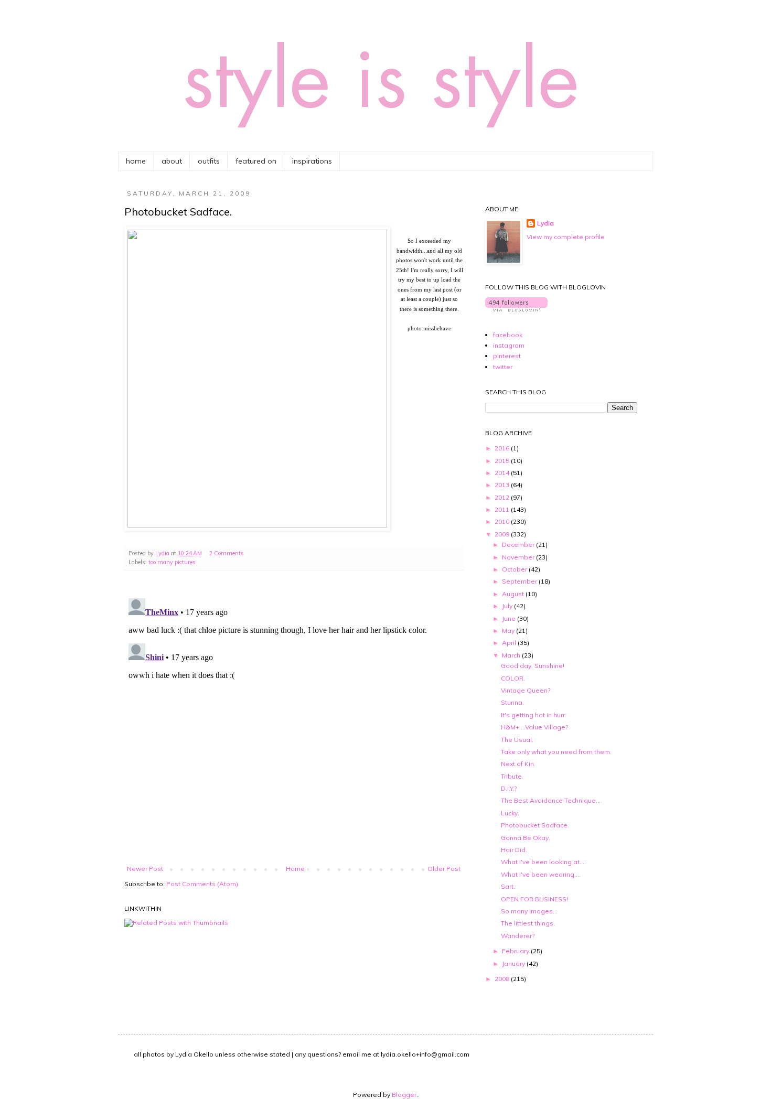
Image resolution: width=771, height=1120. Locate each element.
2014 (503, 473)
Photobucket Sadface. (535, 825)
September (520, 581)
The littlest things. (528, 923)
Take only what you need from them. (556, 752)
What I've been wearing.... (541, 874)
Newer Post (145, 869)
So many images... (529, 911)
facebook (507, 335)
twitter (502, 367)
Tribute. (512, 776)
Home (295, 869)
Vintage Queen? (525, 690)
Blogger (404, 1095)
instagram (508, 345)
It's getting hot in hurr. (533, 715)
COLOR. (513, 678)
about (172, 161)
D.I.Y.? (509, 788)
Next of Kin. (518, 764)
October (515, 569)
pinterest (507, 356)
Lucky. (510, 813)
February (516, 951)
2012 (503, 497)
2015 (503, 461)
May (509, 630)
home (136, 161)
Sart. (508, 886)
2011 (503, 509)
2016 (503, 448)
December (519, 544)
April (510, 643)
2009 (503, 534)
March (512, 655)
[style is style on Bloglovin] (516, 309)
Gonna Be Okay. (525, 838)
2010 (503, 521)
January (514, 963)
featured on (255, 161)
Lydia (545, 223)
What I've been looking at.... (543, 862)
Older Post (444, 869)
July (508, 606)
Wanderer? (517, 936)
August (514, 594)
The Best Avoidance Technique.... (551, 800)
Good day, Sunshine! (532, 666)
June (509, 618)
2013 (503, 485)
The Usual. (517, 740)
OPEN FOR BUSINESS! (534, 899)
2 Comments (226, 553)
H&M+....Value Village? (534, 727)
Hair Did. (514, 850)
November (519, 557)
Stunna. (512, 702)
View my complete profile (566, 237)
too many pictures (172, 562)
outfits (209, 161)
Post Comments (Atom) (202, 884)
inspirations (312, 161)
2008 (503, 979)
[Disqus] (293, 725)
